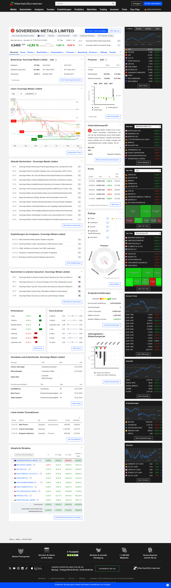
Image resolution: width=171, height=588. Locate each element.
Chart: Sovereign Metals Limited (26, 89)
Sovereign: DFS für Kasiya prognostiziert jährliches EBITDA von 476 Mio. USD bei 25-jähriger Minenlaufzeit (46, 189)
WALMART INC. (133, 145)
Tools (124, 9)
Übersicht (14, 52)
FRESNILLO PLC (22, 496)
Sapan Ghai (15, 377)
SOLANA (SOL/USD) (135, 428)
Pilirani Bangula (16, 371)
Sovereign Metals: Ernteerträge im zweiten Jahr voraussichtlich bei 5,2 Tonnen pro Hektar (46, 215)
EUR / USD (130, 315)
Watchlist (129, 126)
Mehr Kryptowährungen (143, 438)
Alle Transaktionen (74, 439)
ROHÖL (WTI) (130, 383)
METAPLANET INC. (134, 131)
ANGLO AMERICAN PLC (24, 487)
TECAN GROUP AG (134, 260)
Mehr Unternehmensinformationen (107, 160)
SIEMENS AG (132, 183)
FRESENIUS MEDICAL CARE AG (139, 197)
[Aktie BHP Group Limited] (33, 465)
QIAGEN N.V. (132, 200)
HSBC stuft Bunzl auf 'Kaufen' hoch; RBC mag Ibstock (37, 248)
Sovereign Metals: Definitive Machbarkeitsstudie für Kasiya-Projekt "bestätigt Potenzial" (46, 202)
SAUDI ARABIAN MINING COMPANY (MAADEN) (27, 482)
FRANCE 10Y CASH (135, 472)
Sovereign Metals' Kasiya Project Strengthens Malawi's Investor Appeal (43, 291)
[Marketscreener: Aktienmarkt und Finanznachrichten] (26, 4)
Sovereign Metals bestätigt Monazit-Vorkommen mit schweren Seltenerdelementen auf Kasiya (46, 184)
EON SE (131, 191)
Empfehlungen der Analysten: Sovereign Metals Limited (38, 234)
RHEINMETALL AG (134, 150)
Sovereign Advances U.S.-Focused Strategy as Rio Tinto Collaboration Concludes (46, 282)
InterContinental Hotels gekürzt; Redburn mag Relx (36, 239)
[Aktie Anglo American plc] (35, 487)
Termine (50, 9)
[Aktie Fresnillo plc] (30, 495)
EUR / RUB (130, 323)
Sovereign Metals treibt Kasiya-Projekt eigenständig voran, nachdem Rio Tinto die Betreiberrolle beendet (99, 41)
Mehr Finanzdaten (113, 116)
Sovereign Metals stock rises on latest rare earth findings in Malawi (41, 296)
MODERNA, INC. (133, 134)
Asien (157, 29)
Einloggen (137, 4)
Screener (114, 9)
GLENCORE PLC (22, 478)
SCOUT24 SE (132, 178)
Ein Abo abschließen (153, 4)
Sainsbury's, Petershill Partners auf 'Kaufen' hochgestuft (38, 253)
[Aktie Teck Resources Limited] (38, 491)
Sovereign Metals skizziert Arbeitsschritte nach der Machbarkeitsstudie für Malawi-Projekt (46, 193)
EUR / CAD (130, 335)
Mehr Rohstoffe (143, 396)
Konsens (93, 52)
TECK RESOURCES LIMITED (26, 491)
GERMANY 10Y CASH (135, 464)
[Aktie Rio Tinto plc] (29, 469)
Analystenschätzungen (99, 293)
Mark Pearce (15, 393)
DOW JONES (132, 67)
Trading (103, 9)
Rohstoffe (129, 361)
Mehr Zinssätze (143, 480)
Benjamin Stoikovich (26, 433)
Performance (17, 311)
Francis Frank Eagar (26, 429)
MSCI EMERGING (134, 78)
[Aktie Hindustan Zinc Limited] (37, 500)
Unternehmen (57, 52)
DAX (129, 49)
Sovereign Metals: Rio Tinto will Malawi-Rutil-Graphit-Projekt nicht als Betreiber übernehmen (46, 175)
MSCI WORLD (133, 81)
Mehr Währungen (143, 354)
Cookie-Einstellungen (57, 578)
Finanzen (70, 52)
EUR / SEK (129, 326)
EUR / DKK (129, 332)
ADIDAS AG (132, 175)
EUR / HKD (130, 344)
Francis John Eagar (18, 367)
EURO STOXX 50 (134, 61)
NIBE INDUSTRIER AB (135, 240)
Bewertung (82, 52)
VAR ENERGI (132, 265)
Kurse (22, 52)
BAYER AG (131, 194)
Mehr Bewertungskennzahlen (71, 80)
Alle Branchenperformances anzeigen (68, 517)
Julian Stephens (16, 398)
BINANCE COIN (133, 431)
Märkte (13, 9)
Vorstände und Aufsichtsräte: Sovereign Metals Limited (38, 357)
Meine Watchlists (143, 162)
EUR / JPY (129, 350)
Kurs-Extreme (56, 311)
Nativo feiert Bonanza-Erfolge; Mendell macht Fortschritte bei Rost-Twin (43, 197)
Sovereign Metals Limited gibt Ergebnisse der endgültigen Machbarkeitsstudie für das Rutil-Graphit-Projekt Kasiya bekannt (46, 206)
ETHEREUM (132, 425)
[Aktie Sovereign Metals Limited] (40, 460)
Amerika (148, 29)
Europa (138, 29)
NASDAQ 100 (132, 70)
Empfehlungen (64, 9)
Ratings (104, 52)
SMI (129, 55)
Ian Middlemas (16, 389)
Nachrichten (25, 9)
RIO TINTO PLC (21, 469)
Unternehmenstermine (111, 382)
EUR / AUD (129, 338)
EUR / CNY (130, 341)
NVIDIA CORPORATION (136, 153)
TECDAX (131, 52)
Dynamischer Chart (74, 152)
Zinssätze (129, 445)
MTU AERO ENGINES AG (136, 203)
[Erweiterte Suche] (113, 4)
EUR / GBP (129, 318)
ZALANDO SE (132, 186)
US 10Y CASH (133, 467)
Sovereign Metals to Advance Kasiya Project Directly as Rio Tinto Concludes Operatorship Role (46, 277)
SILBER (128, 389)
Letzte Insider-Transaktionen (25, 412)
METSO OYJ (132, 249)
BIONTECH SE (133, 136)
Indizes (130, 29)
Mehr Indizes (143, 86)
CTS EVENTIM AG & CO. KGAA (138, 139)
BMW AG (131, 142)
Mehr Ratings (114, 284)
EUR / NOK (130, 329)
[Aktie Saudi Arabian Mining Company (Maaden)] (41, 482)
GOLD (128, 380)
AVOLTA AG (132, 254)
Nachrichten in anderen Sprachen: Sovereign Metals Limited (40, 272)
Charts (30, 52)
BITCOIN (131, 422)
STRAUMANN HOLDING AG (137, 263)
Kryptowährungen (132, 403)
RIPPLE (130, 433)
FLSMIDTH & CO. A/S (135, 246)
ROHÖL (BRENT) (132, 386)
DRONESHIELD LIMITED (136, 159)
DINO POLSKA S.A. (134, 243)
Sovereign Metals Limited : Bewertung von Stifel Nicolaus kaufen (41, 244)
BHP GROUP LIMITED (24, 465)
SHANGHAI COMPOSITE (136, 72)
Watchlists (92, 9)
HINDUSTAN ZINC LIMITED (25, 500)
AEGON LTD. (132, 257)
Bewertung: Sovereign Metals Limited (29, 60)
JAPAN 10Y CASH (134, 470)
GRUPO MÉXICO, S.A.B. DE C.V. (27, 474)
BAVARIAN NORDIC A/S (136, 238)
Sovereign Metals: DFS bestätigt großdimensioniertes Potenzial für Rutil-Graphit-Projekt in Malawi (46, 211)
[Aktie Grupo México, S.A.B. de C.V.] (40, 473)
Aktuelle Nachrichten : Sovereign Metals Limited (34, 161)
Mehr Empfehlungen (74, 263)
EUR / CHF (129, 320)
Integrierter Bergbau (21, 448)
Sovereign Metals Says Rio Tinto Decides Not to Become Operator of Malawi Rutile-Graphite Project (46, 287)
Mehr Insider (76, 403)
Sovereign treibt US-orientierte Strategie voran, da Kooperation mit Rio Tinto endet (99, 45)
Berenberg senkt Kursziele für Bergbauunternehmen (37, 257)
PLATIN (128, 392)
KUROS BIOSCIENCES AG (137, 156)
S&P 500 (131, 64)
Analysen (39, 9)
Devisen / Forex (131, 296)
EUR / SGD (130, 347)
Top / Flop (135, 9)
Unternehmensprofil (98, 125)
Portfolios (79, 9)
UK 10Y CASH (133, 476)
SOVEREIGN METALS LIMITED (27, 460)
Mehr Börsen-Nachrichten (72, 225)
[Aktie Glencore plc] (30, 478)
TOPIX (130, 75)
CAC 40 (130, 58)
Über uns (71, 578)
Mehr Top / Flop (143, 226)
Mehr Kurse (38, 348)
